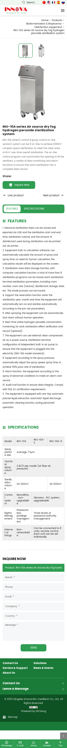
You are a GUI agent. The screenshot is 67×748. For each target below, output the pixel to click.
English (49, 2)
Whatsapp (6, 745)
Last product (16, 195)
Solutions (40, 663)
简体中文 (44, 2)
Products (57, 20)
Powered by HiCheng (33, 711)
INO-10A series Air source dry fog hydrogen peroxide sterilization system (38, 32)
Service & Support (15, 668)
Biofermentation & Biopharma (44, 23)
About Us (9, 673)
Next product (51, 195)
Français (53, 2)
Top (60, 745)
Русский (63, 2)
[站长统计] (33, 707)
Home (45, 20)
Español (58, 2)
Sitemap (13, 717)
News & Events (43, 668)
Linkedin (47, 745)
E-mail (20, 745)
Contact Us (10, 663)
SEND (33, 648)
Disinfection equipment (48, 27)
